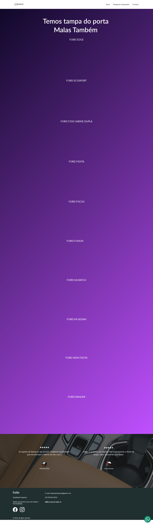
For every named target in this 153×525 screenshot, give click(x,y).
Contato (135, 4)
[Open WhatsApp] (147, 519)
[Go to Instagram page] (22, 509)
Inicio (108, 4)
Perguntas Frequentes (121, 4)
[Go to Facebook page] (15, 509)
